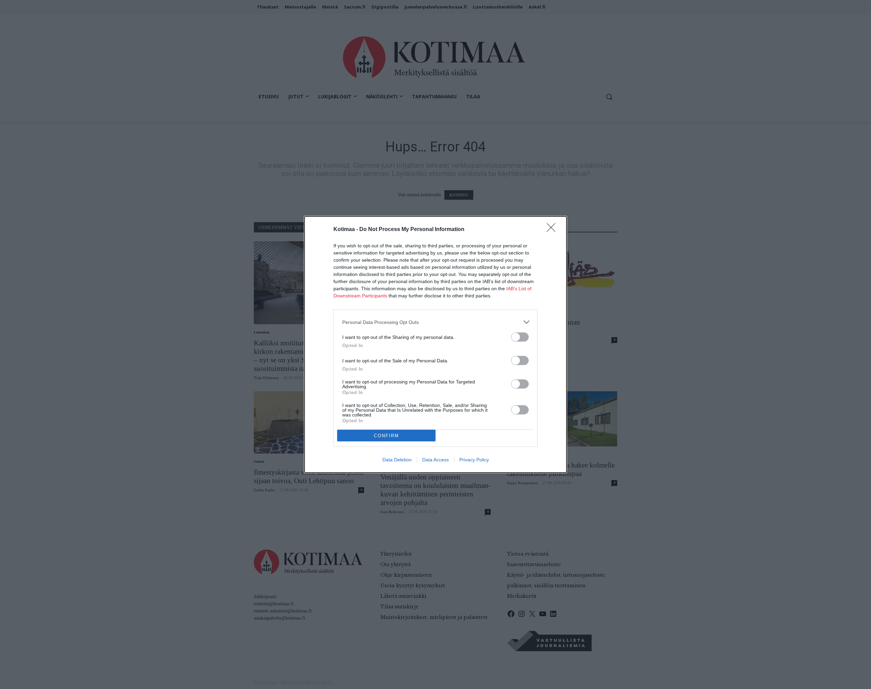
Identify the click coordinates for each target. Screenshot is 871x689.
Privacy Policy (474, 459)
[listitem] (435, 322)
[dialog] (435, 344)
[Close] (553, 229)
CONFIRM (386, 435)
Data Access (435, 459)
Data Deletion (397, 459)
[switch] (520, 337)
